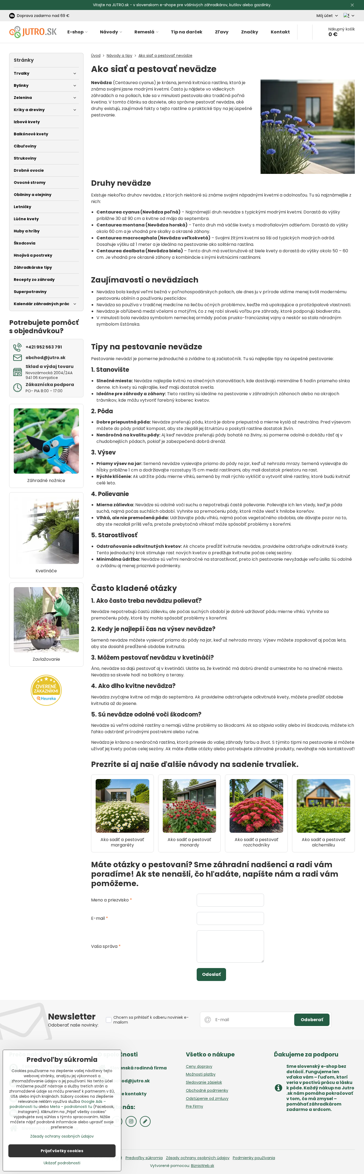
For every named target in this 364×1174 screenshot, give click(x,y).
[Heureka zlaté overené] (46, 704)
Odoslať (211, 974)
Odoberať (312, 1020)
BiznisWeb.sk (202, 1165)
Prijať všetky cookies (62, 1151)
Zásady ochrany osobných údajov (198, 1158)
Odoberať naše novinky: (73, 1025)
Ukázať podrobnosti (62, 1163)
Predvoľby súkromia (144, 1158)
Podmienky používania (254, 1158)
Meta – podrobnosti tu (71, 1106)
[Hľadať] (304, 32)
